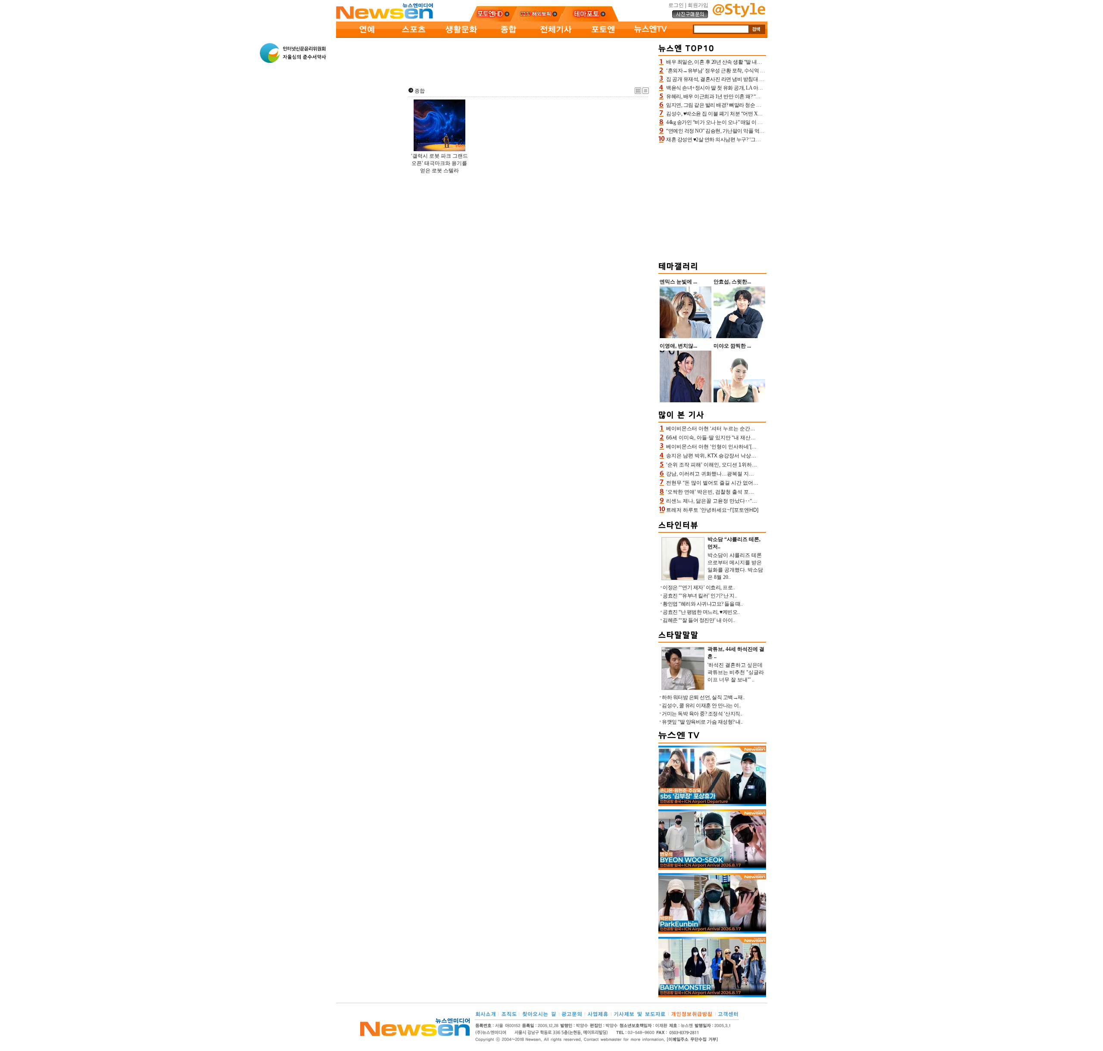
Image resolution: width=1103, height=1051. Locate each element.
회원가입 (698, 5)
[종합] (508, 36)
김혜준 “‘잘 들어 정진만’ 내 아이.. (699, 620)
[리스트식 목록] (645, 92)
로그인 (676, 5)
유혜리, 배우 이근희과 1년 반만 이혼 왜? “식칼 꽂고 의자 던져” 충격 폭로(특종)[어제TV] (760, 96)
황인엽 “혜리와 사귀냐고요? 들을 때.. (702, 604)
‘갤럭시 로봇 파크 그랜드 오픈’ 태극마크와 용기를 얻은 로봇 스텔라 (439, 163)
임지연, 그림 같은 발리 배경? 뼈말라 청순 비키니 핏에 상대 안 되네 (738, 105)
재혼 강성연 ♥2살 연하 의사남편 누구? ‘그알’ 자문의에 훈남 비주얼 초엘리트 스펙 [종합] (761, 140)
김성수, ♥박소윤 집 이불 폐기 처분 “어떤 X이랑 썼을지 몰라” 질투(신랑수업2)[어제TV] (759, 114)
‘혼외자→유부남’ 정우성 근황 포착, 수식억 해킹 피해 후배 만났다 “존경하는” (749, 71)
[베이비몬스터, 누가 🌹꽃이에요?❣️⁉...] (712, 995)
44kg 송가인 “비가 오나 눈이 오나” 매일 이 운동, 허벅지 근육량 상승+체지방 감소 (753, 122)
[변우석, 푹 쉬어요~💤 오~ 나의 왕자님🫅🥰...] (712, 868)
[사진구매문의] (690, 17)
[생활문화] (461, 36)
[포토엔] (603, 36)
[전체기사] (555, 36)
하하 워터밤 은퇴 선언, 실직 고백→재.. (703, 697)
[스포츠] (413, 36)
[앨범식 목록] (638, 92)
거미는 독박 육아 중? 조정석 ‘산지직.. (702, 714)
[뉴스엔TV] (650, 36)
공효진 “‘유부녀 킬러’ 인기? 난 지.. (700, 596)
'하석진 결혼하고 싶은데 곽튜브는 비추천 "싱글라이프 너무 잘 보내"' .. (735, 672)
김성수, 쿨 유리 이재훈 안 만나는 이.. (701, 706)
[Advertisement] (495, 60)
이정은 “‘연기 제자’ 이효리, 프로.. (699, 588)
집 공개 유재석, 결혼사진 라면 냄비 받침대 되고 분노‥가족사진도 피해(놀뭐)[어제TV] (759, 79)
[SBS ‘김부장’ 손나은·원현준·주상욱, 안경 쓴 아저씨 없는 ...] (712, 804)
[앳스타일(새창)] (739, 15)
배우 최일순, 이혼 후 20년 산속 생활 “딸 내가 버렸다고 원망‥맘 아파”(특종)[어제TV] (757, 62)
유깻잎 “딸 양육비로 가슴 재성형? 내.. (702, 722)
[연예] (366, 36)
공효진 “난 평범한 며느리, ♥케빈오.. (701, 612)
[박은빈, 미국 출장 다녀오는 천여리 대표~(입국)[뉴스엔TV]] (712, 932)
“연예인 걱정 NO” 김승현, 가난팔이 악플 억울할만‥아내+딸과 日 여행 (742, 131)
